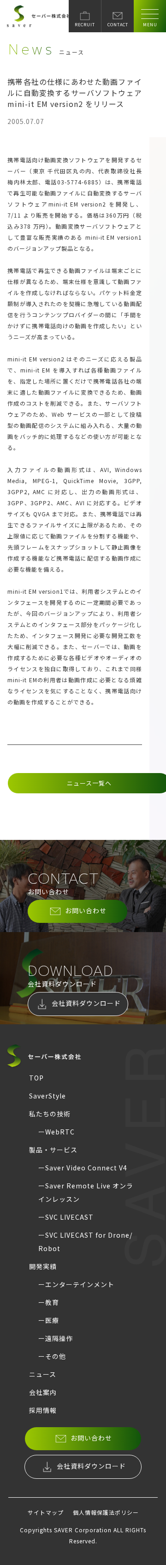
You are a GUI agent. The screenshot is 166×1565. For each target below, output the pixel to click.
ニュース (42, 1374)
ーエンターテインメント (76, 1284)
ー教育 (48, 1302)
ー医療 (48, 1320)
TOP (36, 1077)
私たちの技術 (50, 1113)
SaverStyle (47, 1095)
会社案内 (43, 1392)
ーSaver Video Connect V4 (82, 1167)
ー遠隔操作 (55, 1338)
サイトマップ (46, 1512)
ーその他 (52, 1356)
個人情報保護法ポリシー (106, 1512)
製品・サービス (53, 1149)
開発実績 (43, 1266)
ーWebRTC (56, 1131)
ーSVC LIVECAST (66, 1217)
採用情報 (43, 1410)
